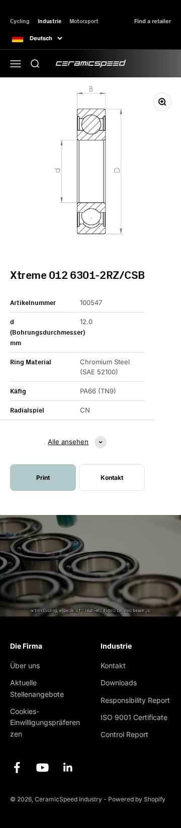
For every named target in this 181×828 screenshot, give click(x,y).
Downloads (119, 682)
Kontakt (113, 665)
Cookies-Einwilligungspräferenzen (45, 722)
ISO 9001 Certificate (134, 717)
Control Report (124, 734)
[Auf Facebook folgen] (17, 767)
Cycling (20, 21)
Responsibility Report (135, 700)
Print (43, 477)
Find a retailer (152, 21)
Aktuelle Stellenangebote (37, 688)
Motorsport (84, 21)
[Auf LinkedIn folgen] (68, 767)
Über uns (25, 665)
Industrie (49, 21)
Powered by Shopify (136, 799)
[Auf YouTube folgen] (42, 767)
